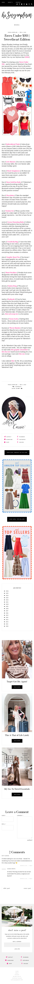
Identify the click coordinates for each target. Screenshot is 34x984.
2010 (7, 626)
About (10, 2)
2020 (7, 604)
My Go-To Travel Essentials (17, 789)
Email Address (17, 941)
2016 (7, 613)
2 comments (17, 386)
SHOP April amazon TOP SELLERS (17, 452)
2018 (7, 608)
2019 (7, 606)
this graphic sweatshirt (19, 350)
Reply (30, 865)
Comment (20, 815)
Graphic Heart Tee (13, 257)
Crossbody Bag (12, 242)
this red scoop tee (11, 314)
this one (22, 354)
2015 (7, 615)
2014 (7, 617)
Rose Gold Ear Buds (13, 182)
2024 (7, 595)
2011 (7, 624)
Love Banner (10, 162)
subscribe (9, 439)
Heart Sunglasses (13, 171)
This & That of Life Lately (17, 735)
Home (3, 2)
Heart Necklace (11, 272)
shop (7, 442)
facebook (22, 436)
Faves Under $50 (12, 32)
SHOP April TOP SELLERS (17, 519)
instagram (22, 439)
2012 (7, 621)
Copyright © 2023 (17, 978)
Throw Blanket (14, 328)
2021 (7, 602)
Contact (18, 2)
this (13, 361)
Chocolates (10, 195)
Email (4, 824)
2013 (7, 619)
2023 (7, 597)
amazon (21, 442)
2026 (7, 591)
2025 (7, 593)
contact (8, 436)
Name (4, 815)
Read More (17, 687)
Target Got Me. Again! (17, 681)
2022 (7, 600)
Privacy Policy (17, 976)
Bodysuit (11, 299)
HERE (27, 57)
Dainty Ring (12, 286)
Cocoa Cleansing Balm (15, 222)
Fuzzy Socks (13, 319)
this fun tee (6, 352)
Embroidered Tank (13, 144)
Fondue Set (10, 211)
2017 (7, 610)
